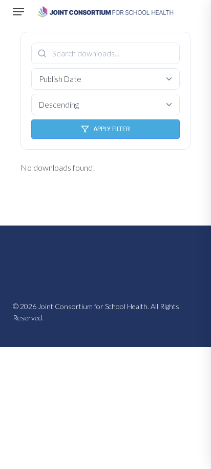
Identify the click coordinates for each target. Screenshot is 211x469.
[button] (18, 12)
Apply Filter (111, 129)
